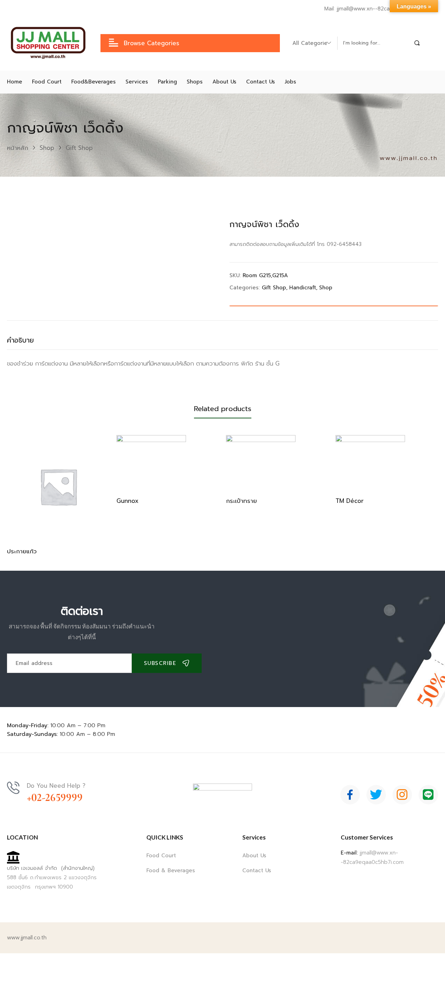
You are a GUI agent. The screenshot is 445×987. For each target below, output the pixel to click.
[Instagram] (402, 794)
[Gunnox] (151, 461)
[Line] (428, 794)
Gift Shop (79, 147)
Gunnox (127, 500)
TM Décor (349, 500)
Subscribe (160, 663)
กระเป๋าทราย (241, 500)
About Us (254, 855)
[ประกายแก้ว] (58, 486)
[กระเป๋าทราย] (261, 461)
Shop (47, 147)
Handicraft (302, 287)
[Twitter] (376, 794)
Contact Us (256, 870)
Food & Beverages (170, 870)
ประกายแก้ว (22, 551)
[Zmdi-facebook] (350, 794)
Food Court (161, 855)
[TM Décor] (370, 461)
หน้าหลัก (17, 147)
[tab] (27, 342)
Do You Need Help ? (56, 785)
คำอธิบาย (20, 340)
